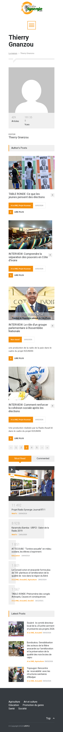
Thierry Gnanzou (19, 137)
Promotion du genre (33, 705)
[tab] (20, 460)
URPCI (27, 726)
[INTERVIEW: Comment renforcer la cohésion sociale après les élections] (31, 383)
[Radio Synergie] (31, 11)
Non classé (15, 339)
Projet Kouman (25, 205)
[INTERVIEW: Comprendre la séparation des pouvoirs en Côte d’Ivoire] (30, 234)
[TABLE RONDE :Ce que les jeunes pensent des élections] (31, 172)
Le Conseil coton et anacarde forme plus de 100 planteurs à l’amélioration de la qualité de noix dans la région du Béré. (31, 573)
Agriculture (32, 580)
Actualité (23, 580)
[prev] (20, 624)
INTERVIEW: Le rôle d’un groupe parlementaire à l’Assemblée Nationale (28, 328)
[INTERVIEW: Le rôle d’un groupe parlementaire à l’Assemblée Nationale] (31, 303)
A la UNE (14, 205)
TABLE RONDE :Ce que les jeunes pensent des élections (27, 195)
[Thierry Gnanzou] (31, 90)
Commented (43, 458)
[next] (20, 678)
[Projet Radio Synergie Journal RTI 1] (31, 483)
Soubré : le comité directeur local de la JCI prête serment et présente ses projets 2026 (40, 626)
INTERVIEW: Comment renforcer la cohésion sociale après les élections (28, 408)
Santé (12, 708)
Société (31, 601)
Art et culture (30, 701)
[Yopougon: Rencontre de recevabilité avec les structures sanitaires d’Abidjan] (16, 674)
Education (16, 556)
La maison (13, 53)
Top (48, 718)
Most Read (20, 458)
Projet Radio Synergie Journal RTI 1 (28, 509)
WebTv (14, 513)
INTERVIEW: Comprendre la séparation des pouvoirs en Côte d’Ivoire (28, 257)
